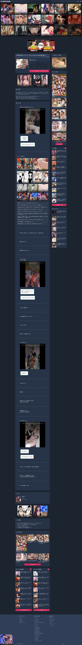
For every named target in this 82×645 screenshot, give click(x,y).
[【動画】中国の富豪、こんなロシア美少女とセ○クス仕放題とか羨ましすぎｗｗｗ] (32, 224)
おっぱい (41, 65)
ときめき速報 (36, 630)
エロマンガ (51, 618)
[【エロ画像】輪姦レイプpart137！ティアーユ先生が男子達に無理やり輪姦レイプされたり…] (59, 245)
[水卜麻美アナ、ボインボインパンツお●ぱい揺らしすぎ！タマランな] (32, 203)
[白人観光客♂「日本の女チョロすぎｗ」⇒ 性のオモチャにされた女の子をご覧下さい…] (32, 220)
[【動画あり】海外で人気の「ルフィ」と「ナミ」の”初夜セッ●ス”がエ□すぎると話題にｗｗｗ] (7, 9)
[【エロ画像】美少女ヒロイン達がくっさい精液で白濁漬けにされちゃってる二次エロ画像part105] (47, 31)
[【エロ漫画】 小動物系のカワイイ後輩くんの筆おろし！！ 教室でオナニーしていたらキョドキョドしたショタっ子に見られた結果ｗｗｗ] (40, 177)
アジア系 (38, 65)
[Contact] (80, 1)
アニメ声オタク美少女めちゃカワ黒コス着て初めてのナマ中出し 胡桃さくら (43, 561)
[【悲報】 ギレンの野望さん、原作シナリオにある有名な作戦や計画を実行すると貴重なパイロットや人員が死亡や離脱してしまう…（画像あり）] (32, 216)
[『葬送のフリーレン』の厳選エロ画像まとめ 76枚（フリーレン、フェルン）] (34, 20)
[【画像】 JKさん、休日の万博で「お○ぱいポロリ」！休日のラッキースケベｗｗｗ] (32, 211)
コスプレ (35, 63)
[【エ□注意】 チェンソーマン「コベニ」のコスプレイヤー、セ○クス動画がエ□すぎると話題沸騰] (24, 511)
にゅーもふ (36, 617)
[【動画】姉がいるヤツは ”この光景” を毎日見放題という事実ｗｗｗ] (7, 31)
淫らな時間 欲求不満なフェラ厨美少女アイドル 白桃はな (21, 561)
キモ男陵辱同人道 (37, 628)
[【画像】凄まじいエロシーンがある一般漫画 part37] (22, 188)
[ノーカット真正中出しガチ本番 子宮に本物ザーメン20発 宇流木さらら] (43, 538)
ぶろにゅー (36, 623)
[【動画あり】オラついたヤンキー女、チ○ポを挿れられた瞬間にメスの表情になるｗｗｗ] (74, 9)
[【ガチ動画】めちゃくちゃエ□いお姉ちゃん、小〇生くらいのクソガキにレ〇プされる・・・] (61, 31)
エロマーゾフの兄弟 (37, 635)
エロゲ (51, 622)
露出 (43, 67)
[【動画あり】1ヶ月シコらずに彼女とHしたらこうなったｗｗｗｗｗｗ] (59, 229)
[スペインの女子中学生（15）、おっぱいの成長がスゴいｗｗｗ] (47, 9)
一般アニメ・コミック (53, 623)
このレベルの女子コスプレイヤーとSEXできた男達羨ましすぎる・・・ (29, 98)
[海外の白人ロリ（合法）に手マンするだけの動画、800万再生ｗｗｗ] (59, 223)
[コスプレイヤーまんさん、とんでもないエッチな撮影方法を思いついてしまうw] (24, 80)
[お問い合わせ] (63, 643)
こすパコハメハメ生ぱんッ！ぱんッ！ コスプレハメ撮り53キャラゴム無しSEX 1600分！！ (32, 560)
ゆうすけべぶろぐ (37, 629)
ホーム (20, 617)
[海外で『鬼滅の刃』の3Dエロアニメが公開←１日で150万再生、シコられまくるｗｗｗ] (59, 63)
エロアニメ (51, 621)
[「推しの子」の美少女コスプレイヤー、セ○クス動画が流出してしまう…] (33, 197)
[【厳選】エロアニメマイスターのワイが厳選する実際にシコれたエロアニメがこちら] (34, 31)
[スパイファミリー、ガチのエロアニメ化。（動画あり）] (47, 20)
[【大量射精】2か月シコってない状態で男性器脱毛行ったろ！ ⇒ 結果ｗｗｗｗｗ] (33, 188)
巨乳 (37, 67)
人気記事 (21, 621)
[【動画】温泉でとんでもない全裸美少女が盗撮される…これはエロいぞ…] (59, 218)
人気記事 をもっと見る (59, 204)
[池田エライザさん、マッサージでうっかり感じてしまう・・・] (74, 31)
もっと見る (33, 564)
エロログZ (36, 636)
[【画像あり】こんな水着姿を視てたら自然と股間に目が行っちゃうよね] (24, 164)
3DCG (51, 617)
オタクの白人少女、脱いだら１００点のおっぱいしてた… (27, 97)
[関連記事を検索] (31, 569)
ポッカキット (36, 624)
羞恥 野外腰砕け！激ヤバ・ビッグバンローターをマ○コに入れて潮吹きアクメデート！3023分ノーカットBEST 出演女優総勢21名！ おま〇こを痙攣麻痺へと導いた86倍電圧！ (59, 97)
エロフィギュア (52, 624)
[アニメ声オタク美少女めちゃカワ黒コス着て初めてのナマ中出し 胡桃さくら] (43, 557)
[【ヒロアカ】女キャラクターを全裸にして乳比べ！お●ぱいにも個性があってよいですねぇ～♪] (59, 239)
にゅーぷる (36, 618)
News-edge (36, 639)
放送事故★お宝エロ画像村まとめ (39, 633)
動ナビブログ (36, 634)
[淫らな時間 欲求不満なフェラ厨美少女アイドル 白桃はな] (21, 557)
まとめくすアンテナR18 (38, 640)
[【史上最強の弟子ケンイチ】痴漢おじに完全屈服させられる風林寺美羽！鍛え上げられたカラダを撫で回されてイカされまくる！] (32, 213)
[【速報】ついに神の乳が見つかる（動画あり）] (61, 20)
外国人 (34, 67)
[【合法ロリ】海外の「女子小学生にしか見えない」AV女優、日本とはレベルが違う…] (61, 9)
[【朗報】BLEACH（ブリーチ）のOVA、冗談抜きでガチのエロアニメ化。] (74, 20)
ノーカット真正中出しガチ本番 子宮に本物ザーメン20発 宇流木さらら (43, 542)
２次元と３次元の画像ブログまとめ (39, 622)
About (20, 618)
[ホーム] (62, 643)
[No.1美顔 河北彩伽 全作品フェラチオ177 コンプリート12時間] (32, 538)
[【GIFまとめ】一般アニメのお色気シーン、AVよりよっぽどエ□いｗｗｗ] (20, 9)
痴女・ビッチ (40, 67)
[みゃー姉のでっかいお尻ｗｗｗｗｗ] (40, 164)
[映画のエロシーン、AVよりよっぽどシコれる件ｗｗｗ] (20, 31)
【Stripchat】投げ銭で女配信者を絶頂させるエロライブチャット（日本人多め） (28, 523)
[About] (78, 1)
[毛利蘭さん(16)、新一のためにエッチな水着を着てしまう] (24, 177)
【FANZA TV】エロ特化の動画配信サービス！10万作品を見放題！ (26, 524)
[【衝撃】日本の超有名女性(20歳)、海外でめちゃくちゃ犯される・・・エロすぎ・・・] (59, 213)
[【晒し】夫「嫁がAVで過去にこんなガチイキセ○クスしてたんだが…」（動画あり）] (32, 205)
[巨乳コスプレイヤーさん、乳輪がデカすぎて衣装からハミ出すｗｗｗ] (6, 639)
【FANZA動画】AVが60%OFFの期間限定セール (23, 527)
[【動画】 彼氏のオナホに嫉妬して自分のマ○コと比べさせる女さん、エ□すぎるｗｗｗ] (32, 209)
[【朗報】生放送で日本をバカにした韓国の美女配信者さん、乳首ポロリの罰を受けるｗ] (7, 20)
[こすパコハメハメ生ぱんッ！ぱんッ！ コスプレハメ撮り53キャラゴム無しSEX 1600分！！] (32, 556)
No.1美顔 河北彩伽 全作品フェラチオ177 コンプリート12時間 (32, 542)
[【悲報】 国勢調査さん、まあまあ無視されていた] (32, 222)
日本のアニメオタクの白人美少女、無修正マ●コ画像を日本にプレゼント (29, 96)
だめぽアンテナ (37, 621)
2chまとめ (35, 65)
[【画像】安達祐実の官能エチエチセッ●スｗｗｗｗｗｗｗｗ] (34, 9)
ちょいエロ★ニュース (38, 627)
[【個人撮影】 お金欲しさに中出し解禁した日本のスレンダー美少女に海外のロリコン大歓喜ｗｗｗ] (32, 207)
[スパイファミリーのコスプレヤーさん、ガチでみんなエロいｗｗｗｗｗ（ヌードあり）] (41, 80)
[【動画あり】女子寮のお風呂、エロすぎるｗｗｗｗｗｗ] (20, 20)
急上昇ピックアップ (22, 622)
